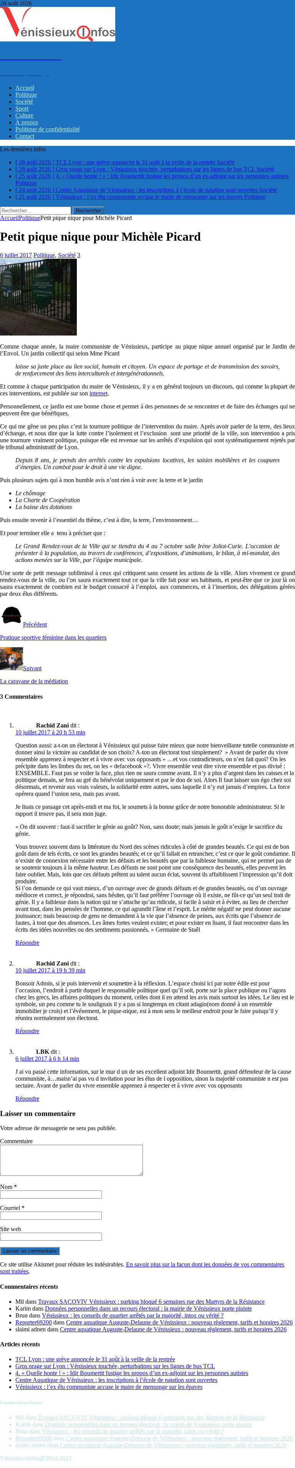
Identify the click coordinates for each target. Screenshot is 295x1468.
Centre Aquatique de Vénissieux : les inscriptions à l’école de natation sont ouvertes (116, 1380)
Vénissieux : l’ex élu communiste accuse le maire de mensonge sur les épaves (108, 1387)
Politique (26, 94)
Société (24, 101)
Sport (21, 108)
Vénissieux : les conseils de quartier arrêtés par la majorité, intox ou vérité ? (133, 1315)
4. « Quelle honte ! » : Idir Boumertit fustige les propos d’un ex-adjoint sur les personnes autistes (131, 1373)
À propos (26, 122)
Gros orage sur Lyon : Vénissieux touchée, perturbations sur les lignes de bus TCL (115, 1366)
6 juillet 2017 (16, 255)
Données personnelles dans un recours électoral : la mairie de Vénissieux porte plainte (148, 1308)
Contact (24, 136)
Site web (10, 1229)
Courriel (11, 1208)
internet (98, 393)
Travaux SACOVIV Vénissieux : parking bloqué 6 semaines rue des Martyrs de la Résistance (151, 1301)
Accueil (24, 87)
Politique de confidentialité (47, 129)
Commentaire (16, 1141)
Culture (24, 115)
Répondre (27, 942)
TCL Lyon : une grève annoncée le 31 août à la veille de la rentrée (95, 1359)
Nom (7, 1187)
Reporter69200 (33, 1322)
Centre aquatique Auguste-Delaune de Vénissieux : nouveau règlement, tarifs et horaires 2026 (179, 1322)
